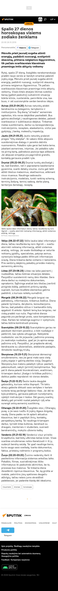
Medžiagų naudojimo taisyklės (27, 546)
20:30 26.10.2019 (8, 42)
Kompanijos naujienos (20, 560)
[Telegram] (33, 48)
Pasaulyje (6, 523)
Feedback (5, 560)
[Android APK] (9, 567)
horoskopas (27, 487)
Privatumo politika (9, 550)
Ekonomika (30, 523)
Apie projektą (7, 546)
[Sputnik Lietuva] (8, 20)
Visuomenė (7, 487)
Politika (18, 523)
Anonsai (17, 487)
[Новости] (21, 48)
